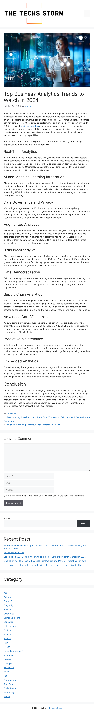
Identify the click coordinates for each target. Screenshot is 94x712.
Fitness (7, 638)
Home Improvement (13, 651)
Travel (7, 696)
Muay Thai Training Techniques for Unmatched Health (33, 425)
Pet (5, 676)
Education (8, 622)
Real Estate (9, 684)
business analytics (30, 126)
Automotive (9, 597)
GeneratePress (55, 708)
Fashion (7, 630)
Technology (9, 692)
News (6, 672)
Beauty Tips (9, 601)
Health (7, 647)
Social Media (10, 688)
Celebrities (9, 613)
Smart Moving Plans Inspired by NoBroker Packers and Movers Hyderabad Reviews (45, 561)
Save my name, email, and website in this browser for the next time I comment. (45, 495)
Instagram (8, 655)
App (6, 593)
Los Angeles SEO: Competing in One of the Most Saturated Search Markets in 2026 (45, 557)
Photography (10, 680)
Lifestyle (8, 663)
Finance (7, 634)
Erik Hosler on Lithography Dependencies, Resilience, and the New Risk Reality (42, 565)
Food (6, 642)
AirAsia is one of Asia (14, 552)
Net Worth (9, 667)
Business (11, 413)
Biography (8, 605)
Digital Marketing (12, 618)
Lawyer (7, 659)
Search (7, 518)
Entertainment (11, 626)
